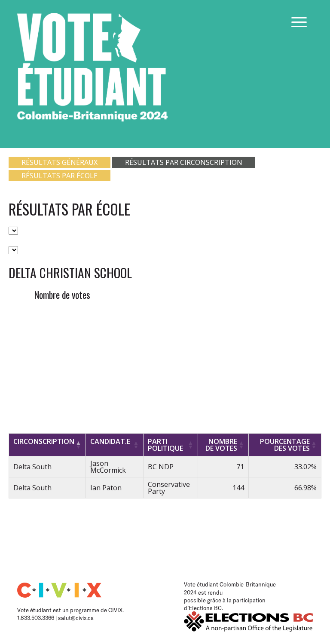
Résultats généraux (59, 162)
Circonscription (43, 441)
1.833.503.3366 (36, 617)
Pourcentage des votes (285, 445)
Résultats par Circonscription (183, 162)
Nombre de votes (221, 445)
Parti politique (165, 445)
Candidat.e (110, 441)
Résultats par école (59, 175)
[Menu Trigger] (299, 22)
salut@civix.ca (76, 617)
